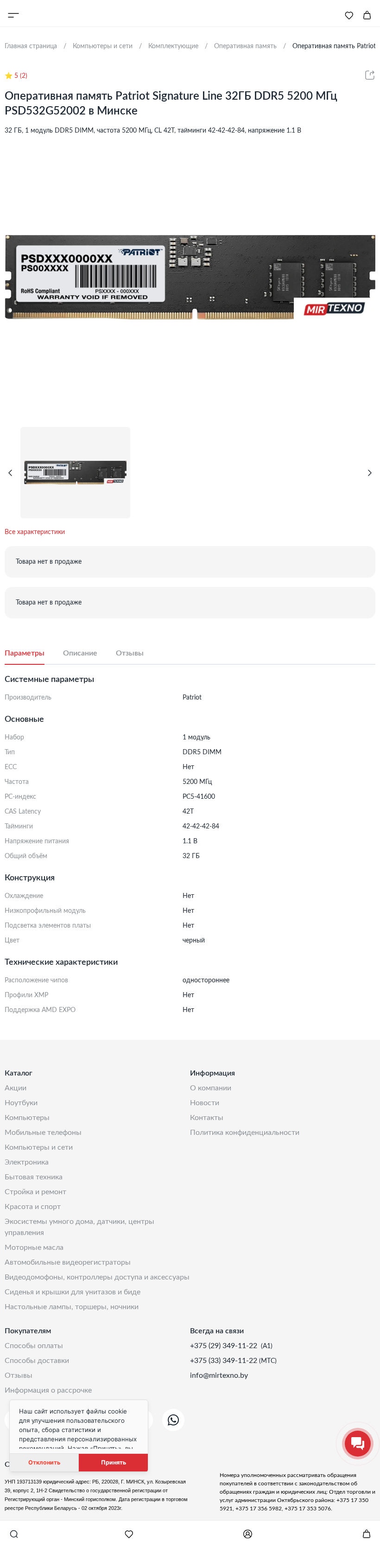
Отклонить (44, 1462)
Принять (113, 1462)
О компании (210, 1088)
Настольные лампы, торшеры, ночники (72, 1307)
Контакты (206, 1117)
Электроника (27, 1162)
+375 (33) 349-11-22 (224, 1360)
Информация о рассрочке (48, 1390)
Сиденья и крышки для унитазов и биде (72, 1292)
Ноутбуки (21, 1103)
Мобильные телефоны (43, 1132)
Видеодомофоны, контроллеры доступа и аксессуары (97, 1277)
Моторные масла (34, 1247)
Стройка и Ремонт (35, 1192)
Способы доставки (37, 1360)
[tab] (34, 654)
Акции (15, 1088)
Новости (204, 1103)
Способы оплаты (34, 1346)
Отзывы (18, 1375)
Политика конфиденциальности (244, 1132)
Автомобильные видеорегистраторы (68, 1262)
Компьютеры (27, 1117)
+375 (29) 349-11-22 (224, 1346)
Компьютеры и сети (39, 1147)
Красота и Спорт (33, 1206)
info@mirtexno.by (219, 1375)
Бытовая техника (34, 1177)
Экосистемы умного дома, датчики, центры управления (79, 1227)
